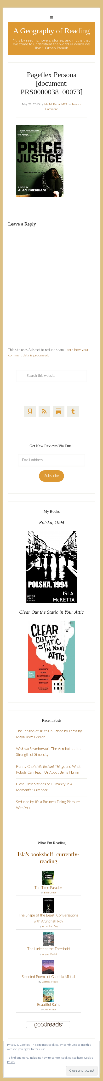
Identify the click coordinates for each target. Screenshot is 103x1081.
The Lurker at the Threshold (48, 949)
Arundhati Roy (50, 926)
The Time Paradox (48, 888)
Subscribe (51, 476)
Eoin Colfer (50, 893)
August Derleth (50, 954)
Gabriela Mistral (50, 982)
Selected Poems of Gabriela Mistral (48, 977)
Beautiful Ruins (48, 1005)
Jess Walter (50, 1009)
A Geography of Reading (51, 30)
